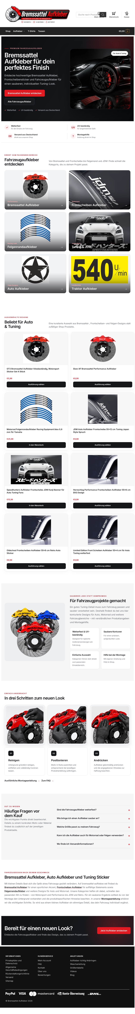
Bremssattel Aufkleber (15, 894)
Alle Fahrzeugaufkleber (19, 101)
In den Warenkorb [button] (36, 445)
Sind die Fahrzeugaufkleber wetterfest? (76, 816)
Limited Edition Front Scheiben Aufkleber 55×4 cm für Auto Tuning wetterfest (101, 551)
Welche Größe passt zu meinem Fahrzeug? (77, 833)
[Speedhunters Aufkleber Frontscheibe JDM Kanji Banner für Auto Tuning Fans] (36, 469)
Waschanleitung (76, 974)
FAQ (39, 974)
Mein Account (43, 971)
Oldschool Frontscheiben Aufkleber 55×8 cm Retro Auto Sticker (33, 551)
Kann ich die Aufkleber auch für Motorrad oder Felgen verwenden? (89, 842)
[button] (124, 31)
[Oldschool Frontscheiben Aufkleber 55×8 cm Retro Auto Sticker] (36, 530)
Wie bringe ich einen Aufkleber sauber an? (77, 825)
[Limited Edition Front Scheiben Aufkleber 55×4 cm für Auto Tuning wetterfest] (102, 530)
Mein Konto (99, 17)
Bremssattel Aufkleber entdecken (25, 93)
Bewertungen (43, 985)
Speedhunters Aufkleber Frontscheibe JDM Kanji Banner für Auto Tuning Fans (35, 491)
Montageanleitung (114, 905)
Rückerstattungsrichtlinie (17, 984)
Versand (9, 988)
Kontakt (40, 978)
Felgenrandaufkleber (14, 898)
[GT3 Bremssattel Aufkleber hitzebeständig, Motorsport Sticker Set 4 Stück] (36, 348)
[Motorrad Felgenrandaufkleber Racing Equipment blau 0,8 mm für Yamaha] (36, 409)
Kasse (126, 17)
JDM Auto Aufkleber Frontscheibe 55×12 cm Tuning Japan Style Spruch (101, 430)
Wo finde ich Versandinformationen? (74, 850)
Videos (72, 982)
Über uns (41, 982)
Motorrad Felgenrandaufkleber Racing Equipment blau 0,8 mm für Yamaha (34, 430)
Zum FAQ (45, 780)
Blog (71, 985)
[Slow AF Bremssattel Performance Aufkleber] (102, 348)
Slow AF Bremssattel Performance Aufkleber (94, 369)
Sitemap (9, 991)
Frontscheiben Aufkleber (69, 894)
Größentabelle (76, 978)
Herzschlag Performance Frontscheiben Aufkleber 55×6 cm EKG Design (102, 491)
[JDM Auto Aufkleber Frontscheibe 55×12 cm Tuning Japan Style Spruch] (102, 409)
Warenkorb (114, 17)
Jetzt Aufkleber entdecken (111, 941)
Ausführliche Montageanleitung (20, 780)
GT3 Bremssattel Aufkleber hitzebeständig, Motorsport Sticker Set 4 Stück (33, 370)
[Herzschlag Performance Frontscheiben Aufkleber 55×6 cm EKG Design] (102, 469)
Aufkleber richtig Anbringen (82, 971)
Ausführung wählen (36, 384)
